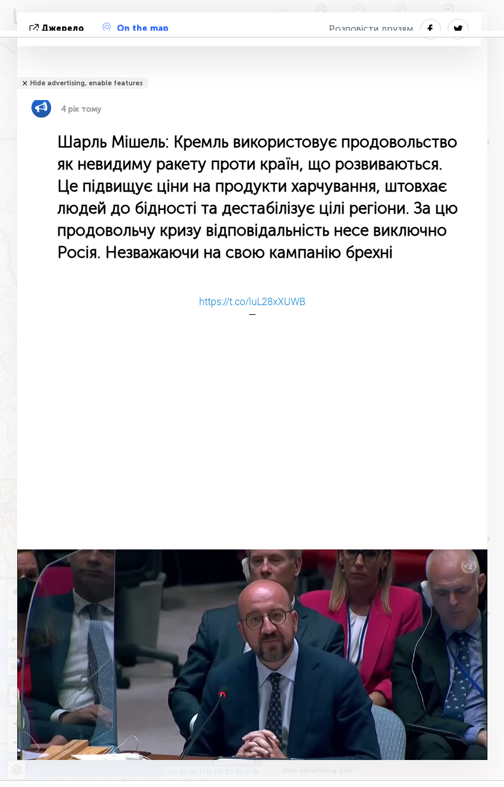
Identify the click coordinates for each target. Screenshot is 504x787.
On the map (142, 28)
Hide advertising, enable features (86, 83)
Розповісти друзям (371, 28)
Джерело (62, 28)
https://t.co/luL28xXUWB (252, 301)
